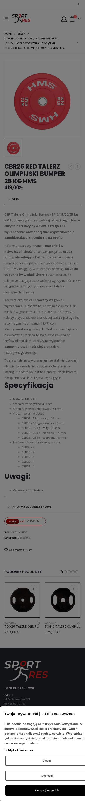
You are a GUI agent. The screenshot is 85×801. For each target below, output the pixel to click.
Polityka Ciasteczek (18, 750)
